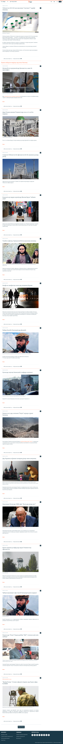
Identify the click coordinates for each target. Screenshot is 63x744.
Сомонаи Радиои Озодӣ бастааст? (7, 736)
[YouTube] (54, 1)
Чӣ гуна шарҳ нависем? (5, 738)
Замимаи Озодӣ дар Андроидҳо (22, 734)
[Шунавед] (57, 1)
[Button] (8, 58)
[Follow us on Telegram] (44, 735)
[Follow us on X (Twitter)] (42, 735)
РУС (51, 1)
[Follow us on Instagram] (39, 735)
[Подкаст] (49, 735)
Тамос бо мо (3, 740)
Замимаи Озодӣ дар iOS (20, 736)
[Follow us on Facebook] (35, 735)
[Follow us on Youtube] (37, 735)
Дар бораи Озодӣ (4, 734)
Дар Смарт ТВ (18, 738)
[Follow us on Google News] (32, 735)
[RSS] (46, 735)
